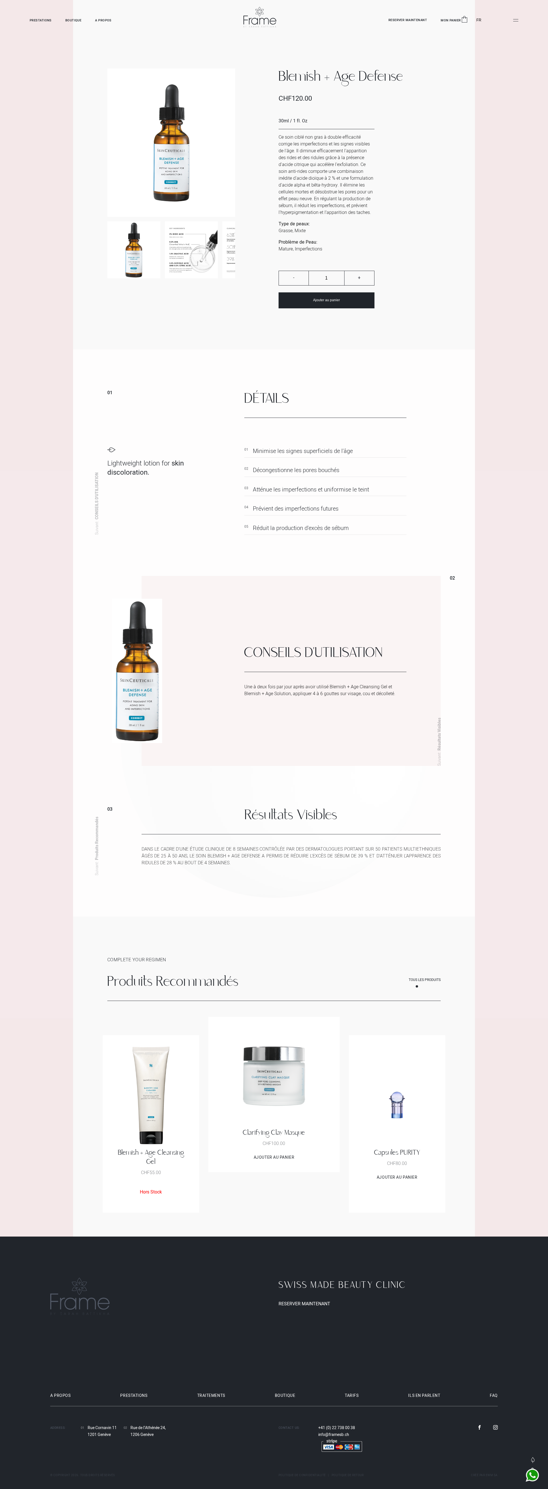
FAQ (494, 1396)
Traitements (211, 1396)
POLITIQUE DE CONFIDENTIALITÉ (302, 1475)
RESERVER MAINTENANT (407, 20)
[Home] (259, 18)
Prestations (133, 1396)
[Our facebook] (479, 1428)
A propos (60, 1396)
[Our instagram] (495, 1428)
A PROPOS (103, 20)
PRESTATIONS (41, 20)
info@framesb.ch (333, 1435)
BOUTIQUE (73, 20)
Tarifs (351, 1396)
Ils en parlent (424, 1396)
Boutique (285, 1396)
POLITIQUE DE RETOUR (348, 1475)
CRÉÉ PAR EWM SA (484, 1475)
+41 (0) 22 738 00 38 (336, 1428)
